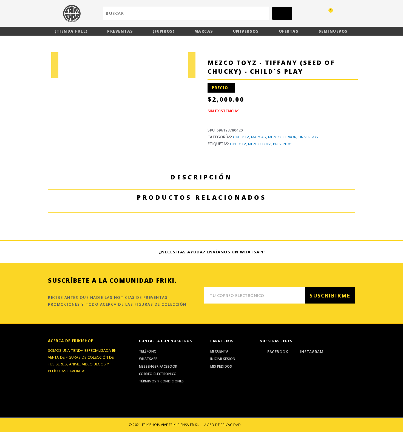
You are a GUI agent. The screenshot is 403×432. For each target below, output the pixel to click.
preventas (283, 143)
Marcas (203, 31)
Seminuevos (333, 31)
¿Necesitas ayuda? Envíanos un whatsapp (212, 251)
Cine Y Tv (238, 143)
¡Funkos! (163, 31)
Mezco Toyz (259, 143)
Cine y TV (241, 137)
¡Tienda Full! (71, 31)
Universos (246, 31)
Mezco (274, 137)
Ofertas (289, 31)
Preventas (120, 31)
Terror (289, 137)
